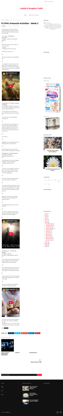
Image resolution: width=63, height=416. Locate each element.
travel (46, 184)
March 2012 (48, 237)
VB (9, 412)
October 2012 (49, 226)
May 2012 (48, 234)
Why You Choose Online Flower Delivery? (52, 151)
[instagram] (57, 412)
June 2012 (48, 232)
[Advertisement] (23, 369)
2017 (46, 215)
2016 (46, 216)
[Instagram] (46, 1)
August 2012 (48, 229)
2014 (46, 219)
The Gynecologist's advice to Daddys (34, 400)
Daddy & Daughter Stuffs (31, 8)
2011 (46, 242)
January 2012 (49, 240)
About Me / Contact (34, 15)
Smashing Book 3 (33, 352)
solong (59, 180)
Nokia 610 (17, 352)
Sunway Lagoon (11, 323)
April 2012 (48, 235)
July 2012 (48, 231)
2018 (46, 213)
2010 (46, 243)
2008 (46, 246)
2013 (46, 221)
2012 (46, 222)
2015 (46, 218)
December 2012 (49, 223)
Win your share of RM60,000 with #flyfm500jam (5, 353)
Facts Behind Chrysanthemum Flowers (52, 169)
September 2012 (49, 228)
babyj (46, 180)
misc (52, 180)
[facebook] (60, 412)
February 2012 (49, 238)
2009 (46, 244)
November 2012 (49, 225)
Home (25, 15)
